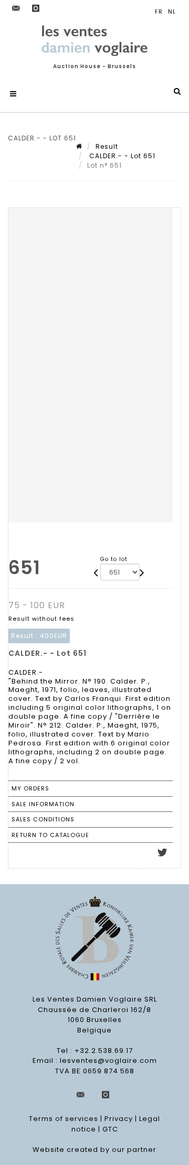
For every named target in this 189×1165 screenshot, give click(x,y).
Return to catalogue (50, 835)
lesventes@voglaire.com (108, 1060)
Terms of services (63, 1119)
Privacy (118, 1119)
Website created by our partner (94, 1150)
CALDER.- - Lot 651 (121, 155)
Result (107, 146)
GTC (110, 1129)
